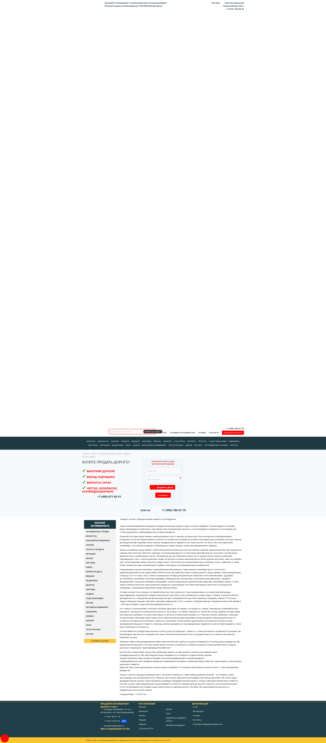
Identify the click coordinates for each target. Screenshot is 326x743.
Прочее (89, 602)
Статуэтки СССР (146, 728)
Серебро (90, 616)
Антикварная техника (97, 531)
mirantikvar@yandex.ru (114, 725)
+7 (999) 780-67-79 (235, 428)
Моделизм (91, 580)
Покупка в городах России (110, 453)
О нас (164, 432)
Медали (90, 576)
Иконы (89, 558)
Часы (88, 625)
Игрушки (90, 553)
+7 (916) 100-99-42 (235, 9)
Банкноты (91, 536)
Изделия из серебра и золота (176, 719)
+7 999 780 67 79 (112, 716)
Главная (85, 453)
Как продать (198, 711)
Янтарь (89, 634)
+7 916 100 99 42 (115, 721)
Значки (94, 453)
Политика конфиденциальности (207, 724)
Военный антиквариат (98, 540)
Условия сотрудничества (182, 432)
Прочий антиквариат (97, 607)
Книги (89, 567)
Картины (90, 562)
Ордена (90, 594)
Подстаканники (94, 598)
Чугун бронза (93, 629)
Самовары (91, 611)
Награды (90, 589)
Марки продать (94, 571)
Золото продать (95, 549)
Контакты (214, 432)
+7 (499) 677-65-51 (109, 496)
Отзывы (202, 432)
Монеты (90, 585)
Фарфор (90, 620)
